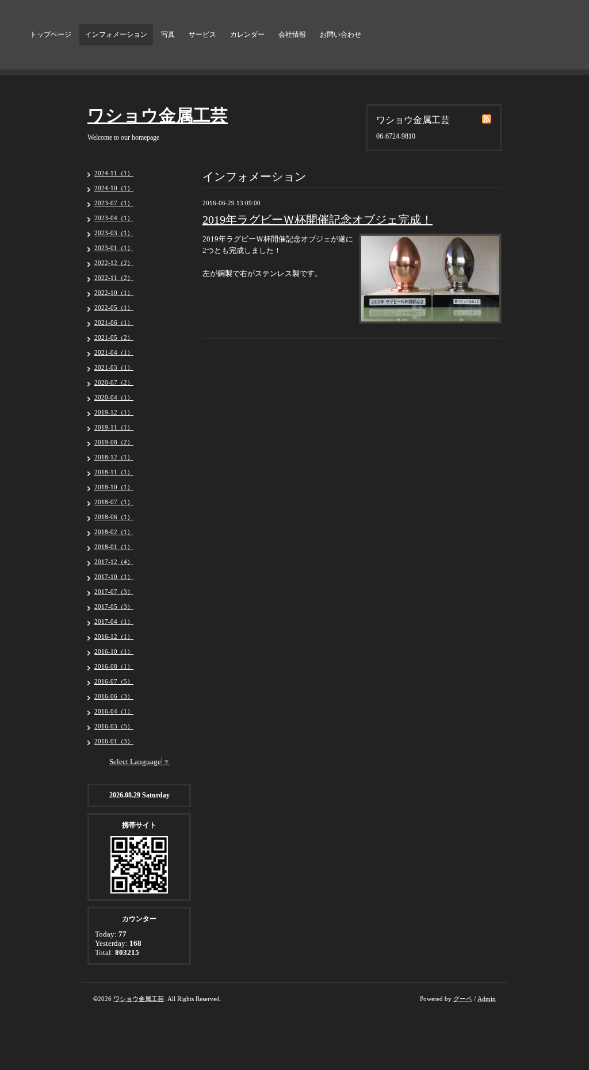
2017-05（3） (113, 606)
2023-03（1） (113, 232)
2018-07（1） (113, 501)
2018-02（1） (113, 531)
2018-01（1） (113, 546)
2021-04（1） (113, 352)
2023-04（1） (113, 217)
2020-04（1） (113, 397)
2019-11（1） (113, 427)
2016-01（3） (113, 741)
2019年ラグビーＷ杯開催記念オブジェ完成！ (317, 219)
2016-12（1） (113, 636)
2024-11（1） (113, 173)
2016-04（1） (113, 711)
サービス (202, 34)
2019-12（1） (113, 412)
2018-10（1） (113, 487)
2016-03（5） (113, 726)
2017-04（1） (113, 621)
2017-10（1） (113, 576)
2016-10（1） (113, 651)
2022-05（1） (113, 307)
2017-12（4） (113, 561)
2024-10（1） (113, 188)
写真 (168, 34)
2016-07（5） (113, 681)
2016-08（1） (113, 666)
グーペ (462, 998)
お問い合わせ (340, 34)
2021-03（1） (113, 367)
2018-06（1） (113, 516)
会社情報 (292, 34)
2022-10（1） (113, 292)
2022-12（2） (113, 262)
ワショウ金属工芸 (157, 115)
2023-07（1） (113, 203)
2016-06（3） (113, 696)
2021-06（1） (113, 322)
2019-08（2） (113, 442)
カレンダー (247, 34)
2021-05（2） (113, 337)
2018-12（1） (113, 457)
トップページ (50, 34)
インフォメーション (116, 34)
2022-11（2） (113, 277)
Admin (486, 998)
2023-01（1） (113, 247)
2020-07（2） (113, 382)
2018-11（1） (113, 472)
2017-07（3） (113, 591)
